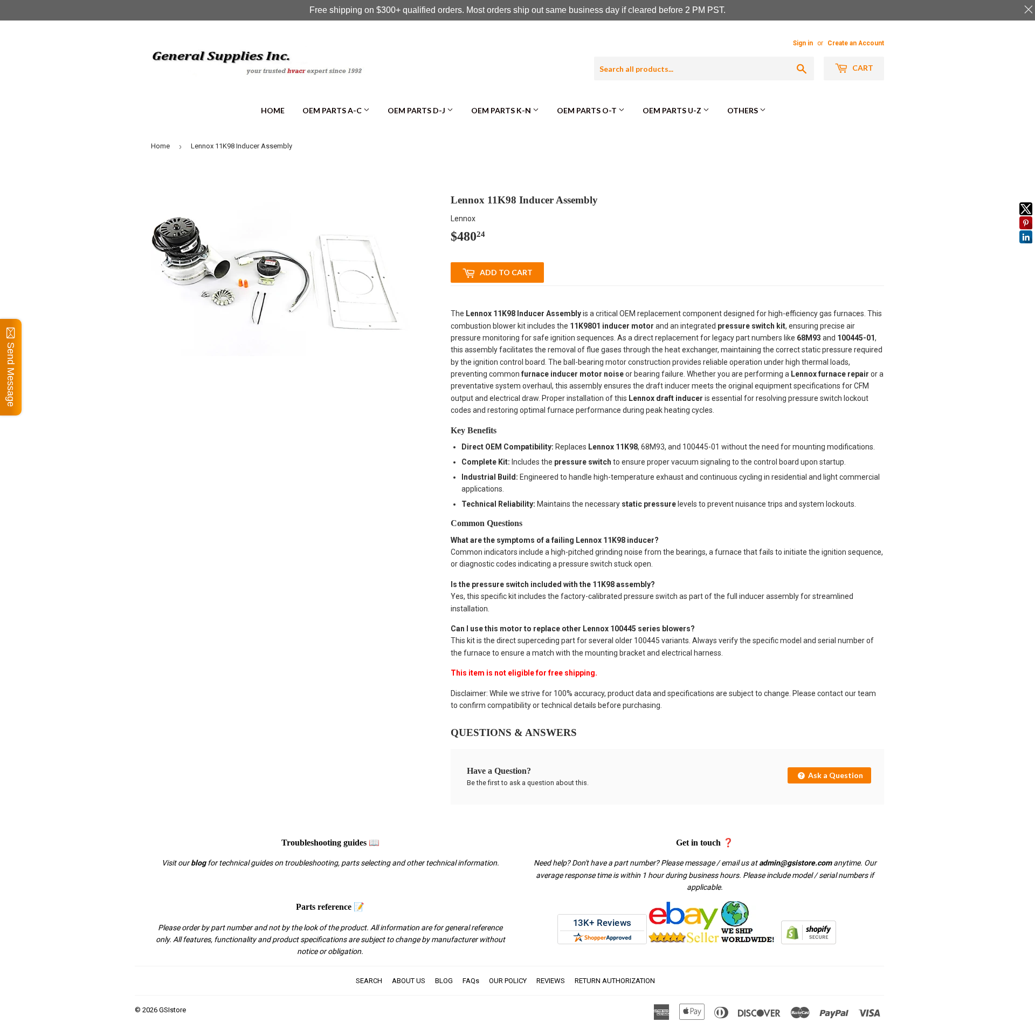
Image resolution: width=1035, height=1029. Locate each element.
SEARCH (369, 981)
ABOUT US (408, 981)
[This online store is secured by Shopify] (808, 941)
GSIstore (172, 1010)
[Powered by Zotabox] (1025, 248)
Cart (862, 67)
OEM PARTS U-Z (673, 110)
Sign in (803, 43)
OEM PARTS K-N (502, 110)
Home (273, 110)
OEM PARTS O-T (587, 110)
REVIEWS (550, 981)
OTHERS (743, 110)
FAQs (471, 981)
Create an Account (855, 43)
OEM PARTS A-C (332, 110)
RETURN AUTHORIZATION (615, 981)
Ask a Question (834, 775)
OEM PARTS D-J (417, 110)
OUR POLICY (508, 981)
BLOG (444, 981)
